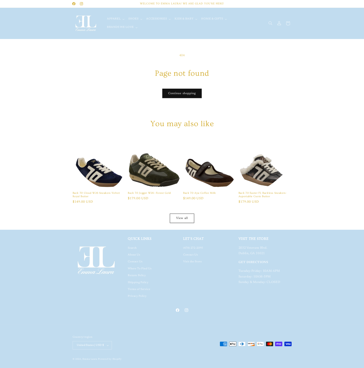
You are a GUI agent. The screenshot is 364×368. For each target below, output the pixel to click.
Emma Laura (89, 359)
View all (182, 218)
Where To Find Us (139, 268)
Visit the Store (192, 261)
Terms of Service (139, 289)
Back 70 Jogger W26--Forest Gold (149, 193)
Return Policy (137, 275)
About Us (134, 254)
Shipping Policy (138, 282)
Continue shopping (182, 93)
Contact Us (135, 261)
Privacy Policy (137, 296)
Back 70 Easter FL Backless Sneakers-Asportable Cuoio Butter (262, 194)
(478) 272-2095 (193, 248)
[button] (115, 19)
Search (132, 248)
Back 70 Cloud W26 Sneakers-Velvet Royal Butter (96, 194)
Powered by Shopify (110, 359)
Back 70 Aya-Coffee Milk (199, 193)
